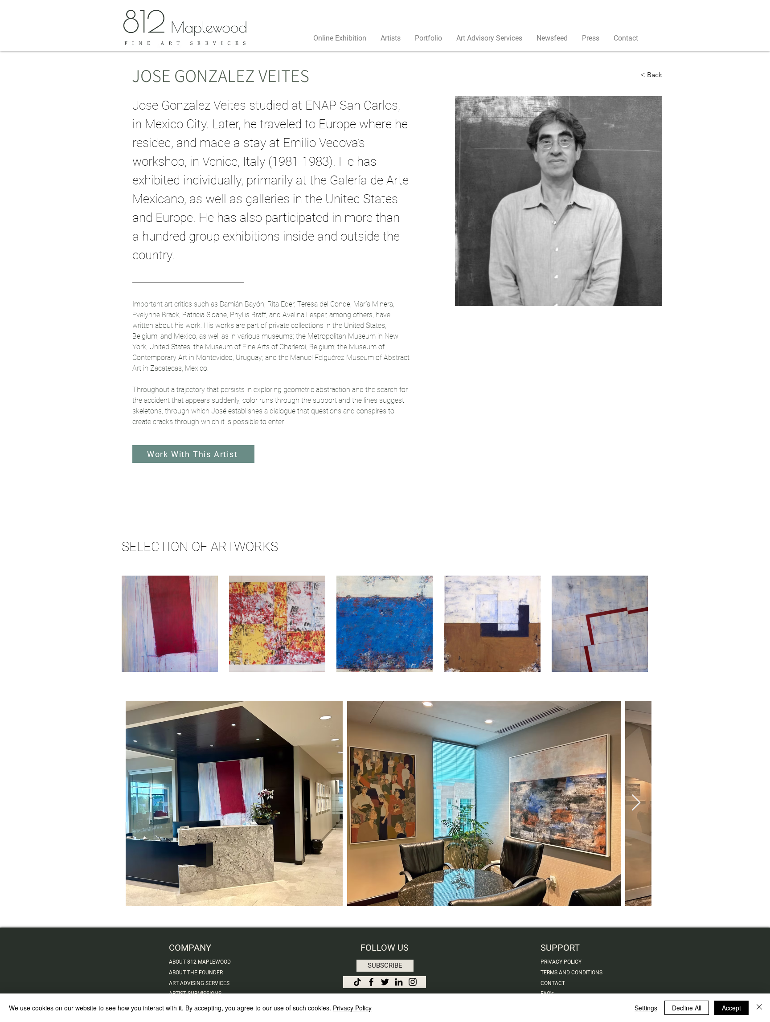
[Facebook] (371, 982)
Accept (731, 1007)
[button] (385, 966)
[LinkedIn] (398, 982)
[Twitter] (385, 982)
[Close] (759, 1008)
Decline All (686, 1007)
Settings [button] (646, 1007)
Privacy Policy (352, 1007)
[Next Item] (636, 803)
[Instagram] (412, 982)
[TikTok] (357, 982)
